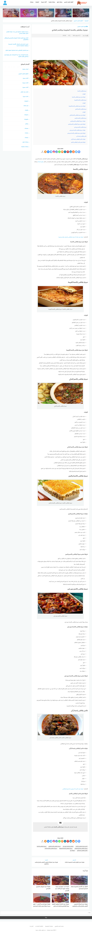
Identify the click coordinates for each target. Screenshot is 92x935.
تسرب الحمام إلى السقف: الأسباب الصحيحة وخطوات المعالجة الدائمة (18, 45)
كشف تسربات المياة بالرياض (63, 15)
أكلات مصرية (25, 87)
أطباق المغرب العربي (68, 2)
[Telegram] (51, 152)
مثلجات (26, 110)
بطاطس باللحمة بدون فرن (68, 846)
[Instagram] (54, 152)
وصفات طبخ (59, 2)
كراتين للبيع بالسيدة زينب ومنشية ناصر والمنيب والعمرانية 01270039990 (46, 14)
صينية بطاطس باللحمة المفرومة (65, 848)
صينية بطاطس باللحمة (41, 846)
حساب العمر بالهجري (59, 926)
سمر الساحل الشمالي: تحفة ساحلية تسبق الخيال (16, 50)
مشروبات (26, 119)
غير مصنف (26, 106)
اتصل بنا (31, 926)
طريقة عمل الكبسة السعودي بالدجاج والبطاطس (72, 789)
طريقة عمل (72, 850)
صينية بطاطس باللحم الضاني (54, 846)
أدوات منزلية (25, 69)
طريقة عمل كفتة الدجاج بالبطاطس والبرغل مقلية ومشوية (71, 237)
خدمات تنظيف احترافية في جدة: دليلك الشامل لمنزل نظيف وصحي (17, 32)
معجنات (31, 2)
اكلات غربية (25, 96)
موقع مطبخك (41, 162)
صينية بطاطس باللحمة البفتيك (81, 848)
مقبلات (26, 133)
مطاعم (26, 124)
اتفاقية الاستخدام (39, 926)
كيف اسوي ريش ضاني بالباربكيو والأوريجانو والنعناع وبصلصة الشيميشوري (11, 14)
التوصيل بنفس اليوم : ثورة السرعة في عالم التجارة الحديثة (28, 14)
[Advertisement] (60, 49)
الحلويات (37, 2)
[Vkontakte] (48, 152)
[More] (45, 152)
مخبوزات (26, 115)
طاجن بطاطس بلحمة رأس (82, 850)
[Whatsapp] (59, 152)
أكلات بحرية (25, 78)
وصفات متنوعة (52, 2)
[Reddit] (73, 152)
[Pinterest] (68, 152)
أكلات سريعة (44, 2)
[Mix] (62, 152)
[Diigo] (56, 152)
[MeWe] (65, 152)
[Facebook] (79, 152)
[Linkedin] (70, 152)
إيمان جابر (85, 35)
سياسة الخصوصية (49, 926)
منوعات (26, 137)
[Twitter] (76, 152)
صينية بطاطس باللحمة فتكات (51, 848)
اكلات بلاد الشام (24, 92)
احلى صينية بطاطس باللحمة (81, 846)
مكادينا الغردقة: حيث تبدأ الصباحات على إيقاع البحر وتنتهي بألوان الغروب (16, 55)
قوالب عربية (38, 930)
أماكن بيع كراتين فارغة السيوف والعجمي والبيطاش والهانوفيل (16, 39)
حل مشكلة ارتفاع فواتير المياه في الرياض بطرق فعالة (80, 14)
